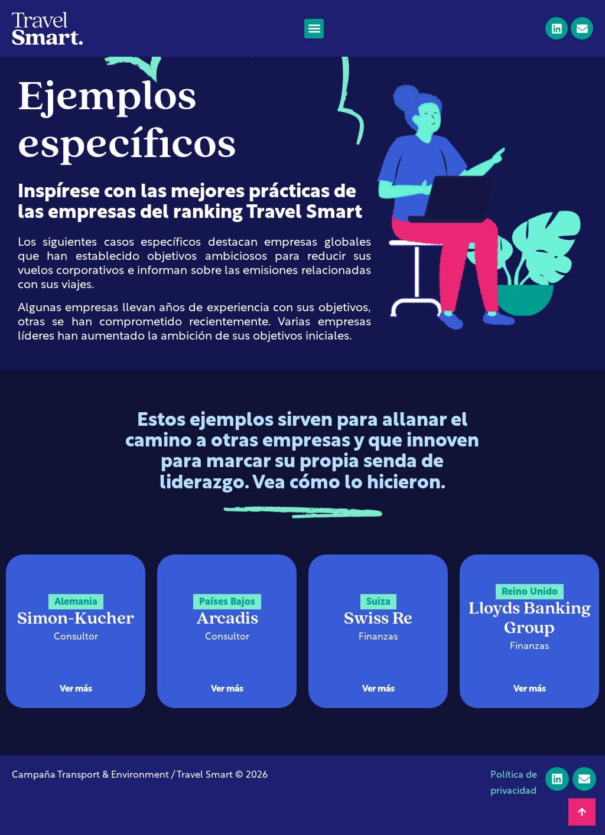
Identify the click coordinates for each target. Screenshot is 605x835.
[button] (314, 28)
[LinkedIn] (556, 28)
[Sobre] (582, 28)
